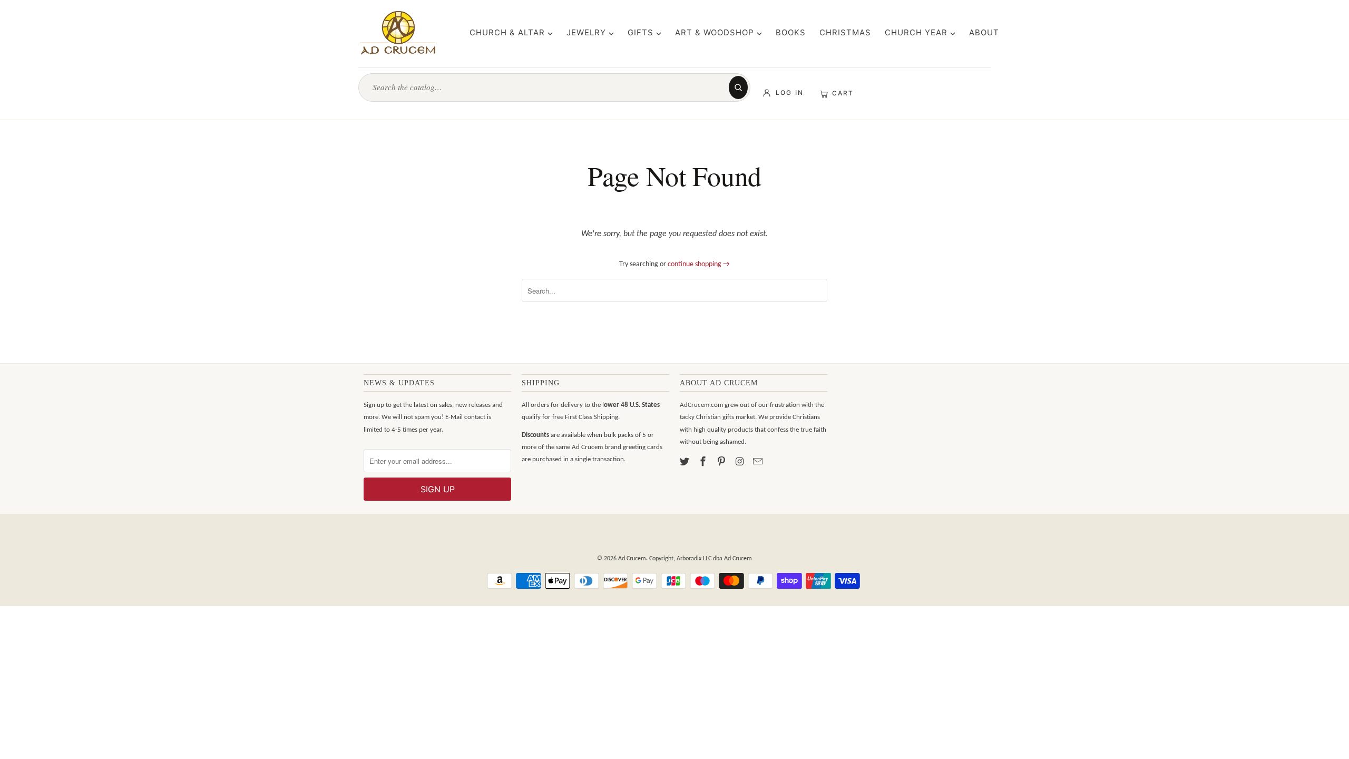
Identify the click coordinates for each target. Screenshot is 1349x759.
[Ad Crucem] (397, 32)
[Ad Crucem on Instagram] (740, 463)
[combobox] (548, 87)
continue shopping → (699, 264)
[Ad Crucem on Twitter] (685, 463)
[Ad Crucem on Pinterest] (722, 463)
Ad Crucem (632, 559)
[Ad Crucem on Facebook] (704, 463)
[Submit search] (738, 87)
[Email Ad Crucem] (759, 463)
